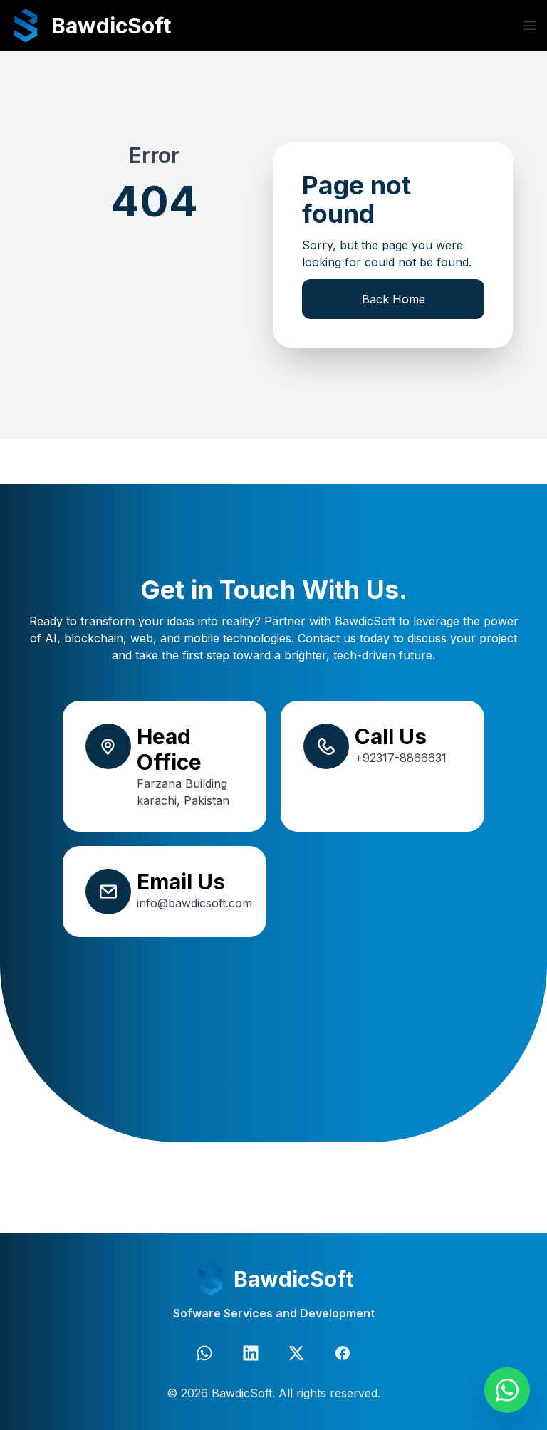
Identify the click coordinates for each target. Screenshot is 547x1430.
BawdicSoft (111, 25)
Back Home (393, 299)
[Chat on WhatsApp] (507, 1390)
